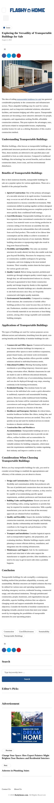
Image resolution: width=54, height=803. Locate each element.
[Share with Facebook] (4, 56)
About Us (18, 789)
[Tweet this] (9, 56)
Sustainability (44, 632)
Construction (9, 632)
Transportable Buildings (13, 636)
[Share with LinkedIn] (14, 56)
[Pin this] (19, 56)
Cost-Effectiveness (26, 632)
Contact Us (6, 789)
